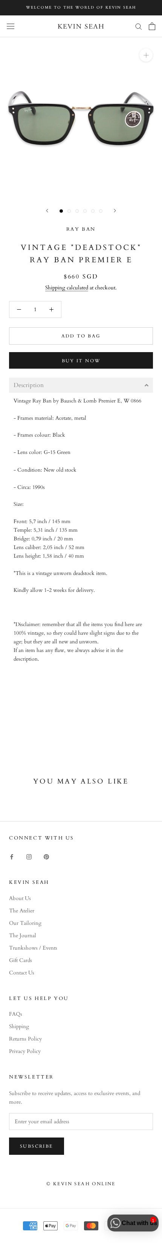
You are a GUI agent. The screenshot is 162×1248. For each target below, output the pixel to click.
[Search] (138, 26)
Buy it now (81, 361)
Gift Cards (20, 960)
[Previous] (47, 210)
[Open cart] (152, 26)
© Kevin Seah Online (81, 1184)
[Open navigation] (10, 26)
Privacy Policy (25, 1051)
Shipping (19, 1026)
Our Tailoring (25, 923)
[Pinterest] (46, 856)
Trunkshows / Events (33, 948)
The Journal (22, 935)
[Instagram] (29, 856)
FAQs (15, 1014)
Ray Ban (81, 229)
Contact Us (21, 972)
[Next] (115, 210)
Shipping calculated (66, 287)
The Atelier (21, 910)
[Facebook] (11, 856)
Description (29, 385)
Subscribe (36, 1146)
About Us (20, 898)
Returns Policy (25, 1038)
